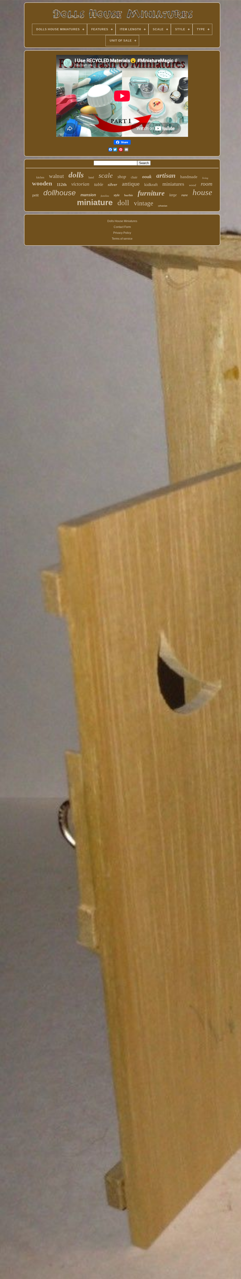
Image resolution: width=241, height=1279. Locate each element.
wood (192, 185)
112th (62, 184)
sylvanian (162, 205)
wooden (42, 183)
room (206, 184)
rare (184, 195)
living (205, 178)
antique (131, 184)
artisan (166, 175)
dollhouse (59, 192)
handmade (188, 177)
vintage (143, 203)
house (202, 192)
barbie (128, 195)
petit (35, 195)
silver (112, 184)
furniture (151, 193)
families (105, 195)
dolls (76, 175)
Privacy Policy (122, 232)
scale (106, 175)
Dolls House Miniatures (122, 221)
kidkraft (151, 184)
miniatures (173, 184)
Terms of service (122, 238)
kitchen (40, 177)
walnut (56, 176)
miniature (95, 202)
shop (121, 176)
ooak (147, 176)
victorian (80, 184)
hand (91, 177)
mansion (88, 195)
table (98, 184)
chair (134, 177)
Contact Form (122, 227)
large (173, 195)
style (117, 195)
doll (123, 203)
